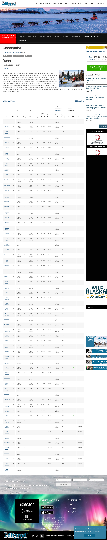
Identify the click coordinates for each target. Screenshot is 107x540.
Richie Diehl (6, 190)
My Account (75, 3)
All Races (28, 55)
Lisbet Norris (7, 399)
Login (86, 3)
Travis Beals (6, 319)
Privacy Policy (73, 512)
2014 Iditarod (7, 52)
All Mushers (7, 55)
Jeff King (7, 147)
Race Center (32, 36)
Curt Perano (6, 201)
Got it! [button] (89, 535)
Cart (66, 3)
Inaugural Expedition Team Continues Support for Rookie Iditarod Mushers (96, 107)
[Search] (103, 3)
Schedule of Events (89, 36)
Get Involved (76, 36)
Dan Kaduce (6, 270)
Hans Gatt (7, 217)
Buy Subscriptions (42, 3)
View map (6, 68)
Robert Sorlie (7, 185)
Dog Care (22, 36)
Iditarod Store (57, 3)
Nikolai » (79, 101)
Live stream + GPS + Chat (8, 37)
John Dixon (6, 394)
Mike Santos (7, 442)
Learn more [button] (98, 531)
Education (66, 36)
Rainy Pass (58, 110)
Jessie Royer (7, 179)
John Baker (6, 233)
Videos (57, 36)
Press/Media (22, 40)
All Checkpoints (18, 55)
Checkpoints (17, 52)
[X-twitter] (94, 3)
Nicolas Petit (7, 137)
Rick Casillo (6, 324)
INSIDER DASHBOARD (8, 36)
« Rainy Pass (9, 101)
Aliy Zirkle (7, 126)
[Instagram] (97, 3)
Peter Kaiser (6, 222)
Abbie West (6, 265)
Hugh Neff (7, 142)
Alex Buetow (7, 378)
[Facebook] (91, 3)
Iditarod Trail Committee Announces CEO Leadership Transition (95, 97)
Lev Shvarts (6, 453)
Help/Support (72, 508)
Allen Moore (6, 254)
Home (70, 504)
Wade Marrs (6, 276)
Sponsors (42, 36)
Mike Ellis (7, 351)
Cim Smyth (6, 206)
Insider (49, 36)
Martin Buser (7, 121)
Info (98, 36)
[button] (88, 142)
